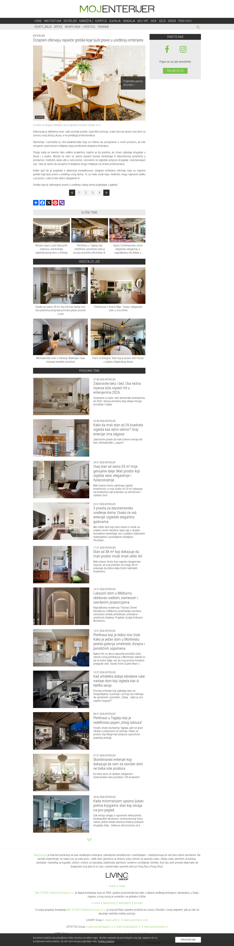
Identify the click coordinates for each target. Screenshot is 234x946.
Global (112, 886)
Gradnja (129, 21)
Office (58, 26)
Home (38, 21)
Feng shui (185, 21)
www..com (136, 920)
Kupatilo (101, 21)
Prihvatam (188, 939)
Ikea (153, 21)
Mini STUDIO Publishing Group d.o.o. (54, 892)
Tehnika (103, 26)
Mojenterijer (40, 855)
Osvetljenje (43, 26)
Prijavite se (175, 71)
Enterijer (70, 21)
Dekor (172, 21)
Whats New (72, 26)
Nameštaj (86, 21)
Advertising (109, 903)
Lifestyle (89, 26)
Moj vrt (143, 21)
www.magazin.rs (100, 926)
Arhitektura (52, 21)
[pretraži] (198, 27)
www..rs (112, 920)
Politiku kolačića (106, 941)
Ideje (162, 21)
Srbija (122, 886)
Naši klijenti (125, 903)
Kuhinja (115, 21)
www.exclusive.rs (156, 926)
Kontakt (138, 903)
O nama (95, 903)
